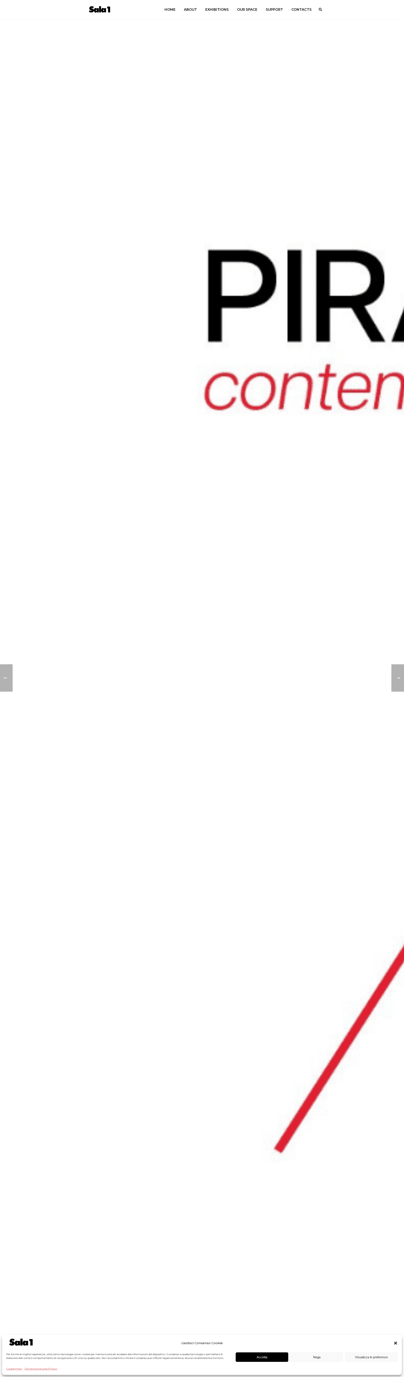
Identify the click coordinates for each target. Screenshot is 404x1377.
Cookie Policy (14, 1368)
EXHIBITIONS (217, 10)
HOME (170, 10)
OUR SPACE (247, 10)
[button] (395, 1343)
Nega (316, 1357)
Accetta (262, 1357)
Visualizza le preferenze (371, 1357)
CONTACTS (301, 10)
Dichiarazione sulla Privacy (41, 1368)
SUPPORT (274, 10)
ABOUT (190, 10)
